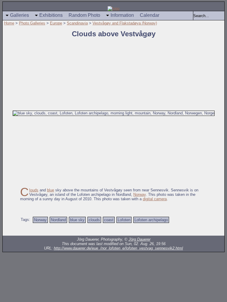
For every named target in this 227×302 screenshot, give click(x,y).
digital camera (155, 199)
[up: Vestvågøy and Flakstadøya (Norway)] (48, 229)
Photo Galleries (32, 23)
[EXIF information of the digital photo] (202, 229)
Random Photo (84, 15)
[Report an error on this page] (166, 229)
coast (109, 220)
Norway (139, 194)
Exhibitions (51, 15)
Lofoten (124, 220)
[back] (36, 229)
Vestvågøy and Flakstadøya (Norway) (125, 23)
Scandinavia (77, 23)
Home (9, 23)
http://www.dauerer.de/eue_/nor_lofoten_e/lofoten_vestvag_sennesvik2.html (118, 248)
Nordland (58, 220)
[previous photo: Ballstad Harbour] (7, 127)
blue (50, 190)
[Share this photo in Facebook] (190, 229)
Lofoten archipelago (151, 220)
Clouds (33, 190)
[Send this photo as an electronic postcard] (178, 229)
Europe (56, 23)
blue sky (77, 220)
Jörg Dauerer (139, 239)
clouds (94, 220)
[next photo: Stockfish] (220, 127)
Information (122, 15)
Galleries (19, 15)
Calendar (149, 15)
